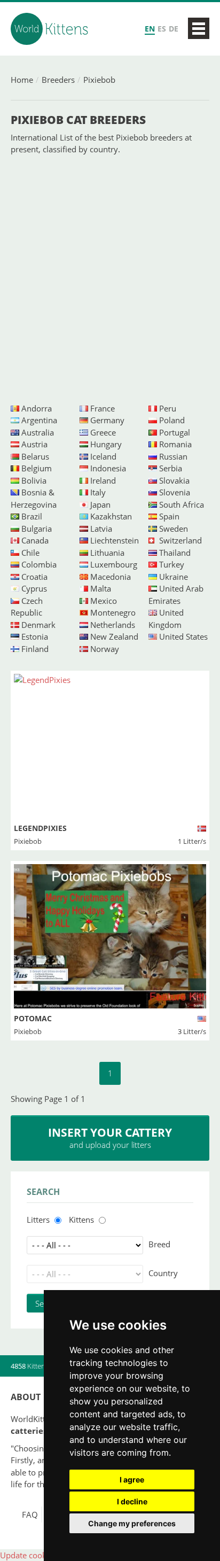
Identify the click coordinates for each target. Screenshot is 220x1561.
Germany (107, 420)
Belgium (36, 468)
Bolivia (33, 480)
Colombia (39, 564)
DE (173, 29)
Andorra (36, 408)
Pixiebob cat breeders (78, 119)
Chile (30, 552)
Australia (37, 432)
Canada (35, 540)
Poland (172, 420)
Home (22, 79)
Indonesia (108, 468)
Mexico (103, 600)
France (102, 408)
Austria (34, 444)
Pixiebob (99, 79)
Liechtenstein (114, 540)
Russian (173, 456)
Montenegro (113, 612)
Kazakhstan (111, 516)
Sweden (173, 528)
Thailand (175, 552)
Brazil (31, 516)
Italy (98, 492)
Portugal (174, 432)
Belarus (35, 456)
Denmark (38, 624)
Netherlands (112, 624)
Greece (103, 432)
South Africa (181, 504)
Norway (104, 648)
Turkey (171, 564)
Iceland (103, 456)
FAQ (30, 1514)
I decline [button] (132, 1501)
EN (150, 29)
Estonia (34, 636)
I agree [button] (132, 1479)
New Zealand (114, 636)
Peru (167, 408)
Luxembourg (113, 564)
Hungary (106, 444)
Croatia (34, 576)
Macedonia (110, 576)
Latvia (101, 528)
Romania (175, 444)
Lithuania (107, 552)
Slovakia (174, 480)
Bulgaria (36, 528)
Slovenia (174, 492)
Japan (100, 504)
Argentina (39, 420)
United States (183, 636)
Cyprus (34, 588)
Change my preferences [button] (132, 1523)
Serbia (170, 468)
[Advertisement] (110, 279)
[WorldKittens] (51, 29)
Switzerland (180, 540)
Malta (100, 588)
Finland (35, 648)
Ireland (103, 480)
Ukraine (173, 576)
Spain (169, 516)
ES (162, 29)
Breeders (58, 79)
